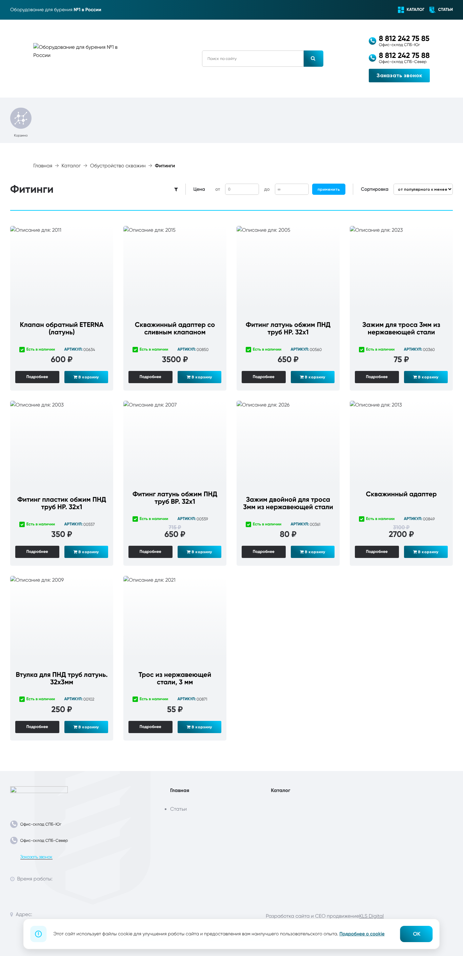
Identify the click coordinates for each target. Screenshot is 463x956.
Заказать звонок (399, 75)
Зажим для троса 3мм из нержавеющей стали (401, 328)
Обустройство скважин (118, 165)
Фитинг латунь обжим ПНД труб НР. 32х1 (288, 328)
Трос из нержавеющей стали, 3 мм (175, 678)
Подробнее (37, 377)
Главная (42, 165)
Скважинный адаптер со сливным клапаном (175, 328)
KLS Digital (371, 916)
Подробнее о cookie (361, 934)
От (217, 189)
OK (416, 934)
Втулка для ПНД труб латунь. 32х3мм (61, 678)
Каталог (71, 165)
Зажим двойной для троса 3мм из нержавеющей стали (288, 503)
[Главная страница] (39, 795)
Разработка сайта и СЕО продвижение (312, 916)
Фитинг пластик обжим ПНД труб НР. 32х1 (61, 503)
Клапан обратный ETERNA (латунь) (61, 328)
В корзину (88, 377)
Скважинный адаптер (401, 494)
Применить (329, 189)
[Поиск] (313, 58)
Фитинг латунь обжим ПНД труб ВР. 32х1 (175, 498)
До (266, 189)
